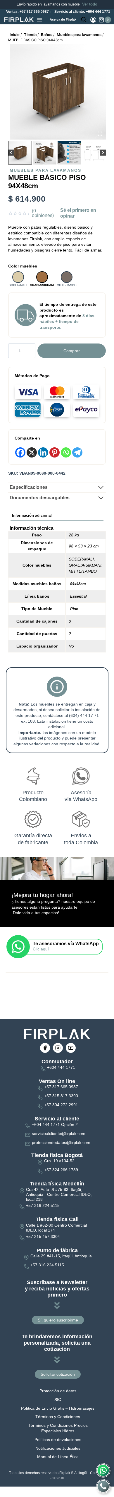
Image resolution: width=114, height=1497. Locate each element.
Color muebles (22, 266)
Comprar (71, 350)
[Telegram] (77, 452)
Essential (78, 596)
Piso (74, 609)
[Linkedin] (43, 452)
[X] (32, 452)
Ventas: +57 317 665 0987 (27, 12)
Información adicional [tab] (32, 516)
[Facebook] (20, 452)
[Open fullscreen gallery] (100, 133)
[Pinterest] (54, 452)
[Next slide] (103, 153)
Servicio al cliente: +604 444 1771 (81, 12)
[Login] (93, 20)
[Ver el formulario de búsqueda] (84, 20)
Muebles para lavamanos (45, 170)
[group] (20, 152)
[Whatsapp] (66, 452)
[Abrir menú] (39, 20)
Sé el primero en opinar (78, 213)
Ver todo (89, 4)
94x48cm (78, 584)
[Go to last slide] (11, 153)
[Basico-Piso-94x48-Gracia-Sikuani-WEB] (58, 92)
